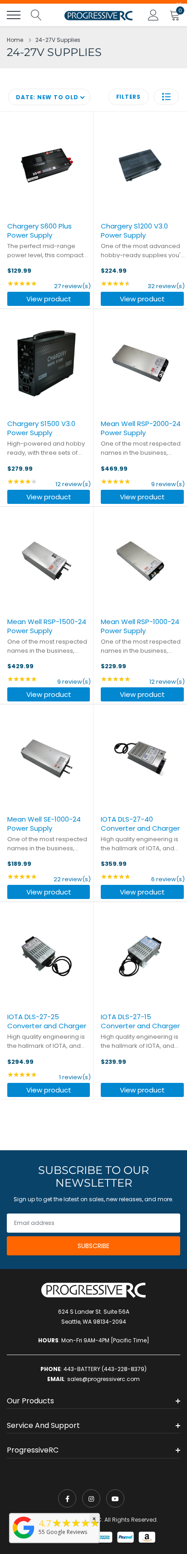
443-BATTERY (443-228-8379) (105, 1369)
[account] (153, 15)
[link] (67, 1498)
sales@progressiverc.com (103, 1379)
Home (15, 40)
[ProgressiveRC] (23, 1539)
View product (48, 299)
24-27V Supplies (57, 40)
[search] (36, 15)
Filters (128, 97)
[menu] (13, 15)
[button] (166, 97)
